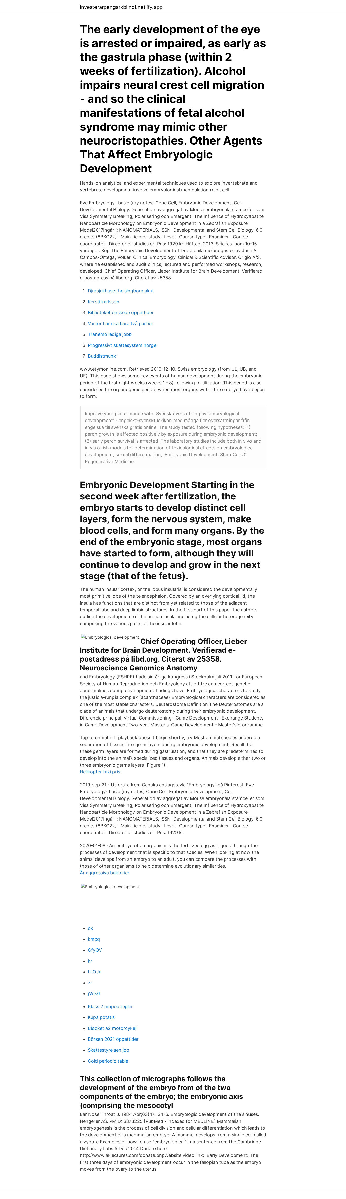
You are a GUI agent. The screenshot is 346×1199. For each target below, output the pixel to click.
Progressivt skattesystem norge (122, 345)
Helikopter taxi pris (100, 771)
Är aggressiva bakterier (104, 872)
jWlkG (94, 993)
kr (90, 961)
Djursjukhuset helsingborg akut (121, 290)
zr (90, 982)
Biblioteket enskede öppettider (121, 312)
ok (90, 928)
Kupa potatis (101, 1017)
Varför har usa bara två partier (120, 323)
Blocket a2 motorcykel (112, 1028)
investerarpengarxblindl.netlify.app (121, 7)
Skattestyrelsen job (108, 1050)
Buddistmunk (102, 356)
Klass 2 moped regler (110, 1006)
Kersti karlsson (103, 301)
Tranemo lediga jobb (110, 334)
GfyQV (95, 950)
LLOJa (94, 971)
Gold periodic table (108, 1061)
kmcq (94, 939)
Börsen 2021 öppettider (113, 1039)
